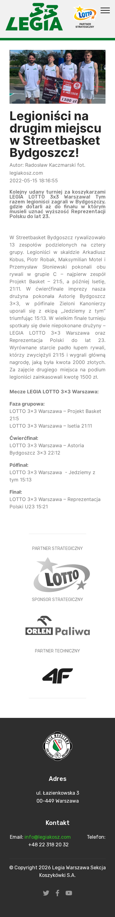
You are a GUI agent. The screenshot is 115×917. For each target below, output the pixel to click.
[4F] (57, 676)
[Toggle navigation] (105, 10)
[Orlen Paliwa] (57, 625)
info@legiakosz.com (48, 837)
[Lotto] (61, 573)
